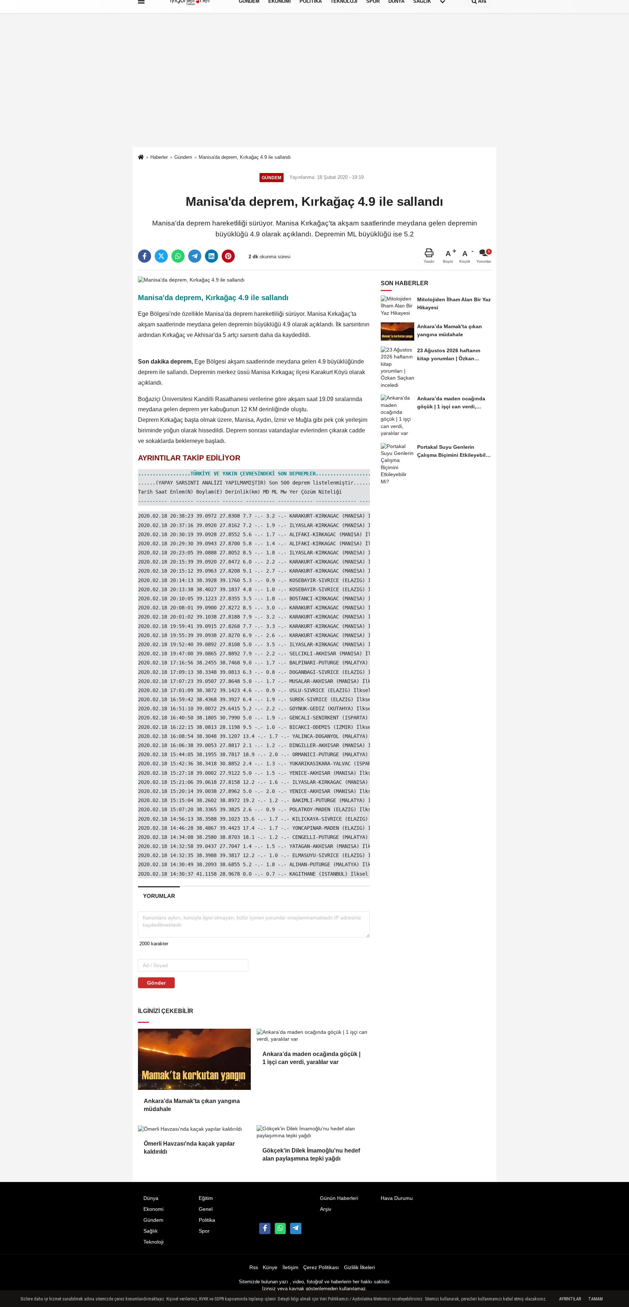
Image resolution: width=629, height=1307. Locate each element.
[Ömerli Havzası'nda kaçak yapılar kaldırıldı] (194, 1129)
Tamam (595, 1299)
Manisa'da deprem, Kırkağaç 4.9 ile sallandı (245, 157)
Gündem (183, 157)
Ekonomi (153, 1209)
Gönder (156, 983)
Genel (206, 1209)
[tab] (159, 896)
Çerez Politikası (321, 1267)
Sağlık (150, 1231)
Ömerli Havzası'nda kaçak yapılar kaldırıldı (189, 1148)
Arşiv (325, 1209)
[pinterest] (228, 256)
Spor (204, 1231)
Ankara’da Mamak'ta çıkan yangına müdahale (192, 1105)
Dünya (150, 1198)
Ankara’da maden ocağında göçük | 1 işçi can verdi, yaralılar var (311, 1058)
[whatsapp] (178, 256)
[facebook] (144, 256)
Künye (270, 1267)
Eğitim (206, 1198)
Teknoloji (153, 1242)
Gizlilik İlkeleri (359, 1267)
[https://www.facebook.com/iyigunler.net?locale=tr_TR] (264, 1228)
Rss (253, 1267)
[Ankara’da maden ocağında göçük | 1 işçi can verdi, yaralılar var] (313, 1036)
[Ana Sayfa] (141, 158)
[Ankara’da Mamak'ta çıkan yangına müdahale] (194, 1059)
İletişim (290, 1267)
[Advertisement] (314, 92)
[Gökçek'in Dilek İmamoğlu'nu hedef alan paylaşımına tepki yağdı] (313, 1132)
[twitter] (161, 256)
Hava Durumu (397, 1198)
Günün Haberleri (339, 1198)
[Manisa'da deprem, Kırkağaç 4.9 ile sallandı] (191, 279)
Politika (207, 1220)
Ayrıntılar (570, 1299)
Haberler (159, 157)
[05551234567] (280, 1228)
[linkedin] (211, 256)
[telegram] (194, 256)
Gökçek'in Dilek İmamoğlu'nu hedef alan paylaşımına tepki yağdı (311, 1154)
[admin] (295, 1228)
